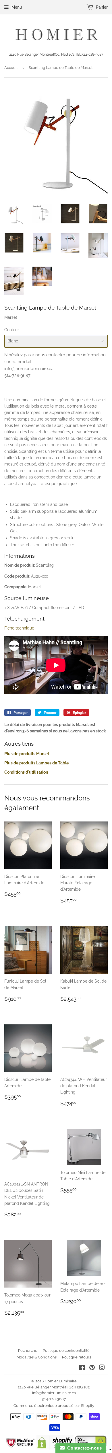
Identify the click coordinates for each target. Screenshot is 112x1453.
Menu (16, 7)
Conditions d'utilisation (26, 772)
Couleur (11, 329)
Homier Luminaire (61, 1381)
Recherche (27, 1350)
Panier (101, 7)
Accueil (11, 67)
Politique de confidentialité (66, 1350)
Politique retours (76, 1357)
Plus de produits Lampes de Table (36, 763)
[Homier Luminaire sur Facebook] (82, 1368)
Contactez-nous (83, 1448)
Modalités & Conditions (37, 1357)
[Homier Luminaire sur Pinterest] (92, 1368)
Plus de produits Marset (26, 753)
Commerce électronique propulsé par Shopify (53, 1405)
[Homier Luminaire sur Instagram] (102, 1368)
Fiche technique (19, 628)
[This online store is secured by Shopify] (55, 1448)
